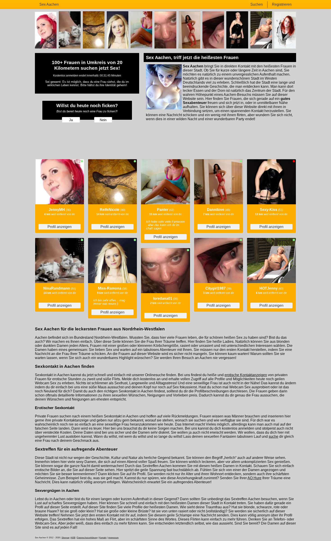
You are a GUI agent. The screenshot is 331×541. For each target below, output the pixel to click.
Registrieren (282, 4)
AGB (73, 537)
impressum (113, 537)
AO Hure (254, 478)
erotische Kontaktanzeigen (245, 375)
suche (273, 436)
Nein (103, 120)
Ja (71, 120)
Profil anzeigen (60, 227)
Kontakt (103, 537)
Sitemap (65, 537)
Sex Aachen (49, 4)
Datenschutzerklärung (87, 537)
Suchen (256, 4)
